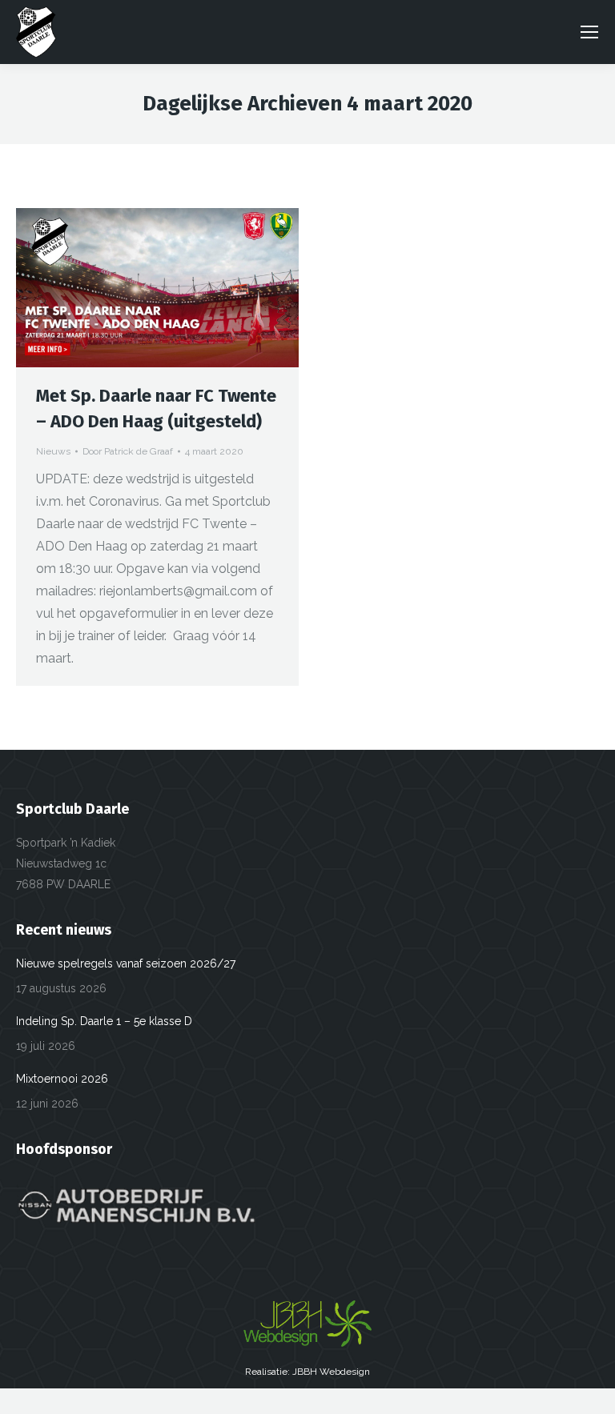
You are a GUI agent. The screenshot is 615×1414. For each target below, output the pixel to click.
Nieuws (53, 451)
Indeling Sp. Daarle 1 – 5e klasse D (104, 1021)
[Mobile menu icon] (589, 32)
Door (127, 451)
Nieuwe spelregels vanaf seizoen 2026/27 (125, 963)
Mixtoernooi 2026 (62, 1078)
